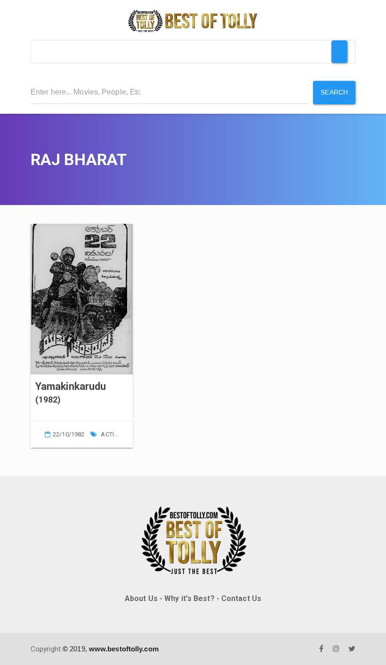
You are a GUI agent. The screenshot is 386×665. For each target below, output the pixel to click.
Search (334, 92)
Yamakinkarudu (70, 386)
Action (111, 434)
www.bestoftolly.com (124, 649)
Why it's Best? (189, 598)
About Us (141, 598)
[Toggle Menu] (339, 51)
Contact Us (241, 598)
